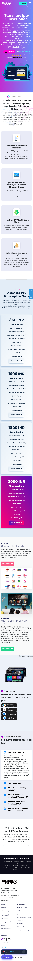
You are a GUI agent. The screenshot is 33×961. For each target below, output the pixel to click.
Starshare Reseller (23, 914)
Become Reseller (23, 52)
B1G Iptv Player (22, 927)
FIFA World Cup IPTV (20, 868)
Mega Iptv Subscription (25, 930)
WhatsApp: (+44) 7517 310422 (8, 940)
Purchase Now (15, 361)
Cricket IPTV (24, 865)
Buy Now (11, 52)
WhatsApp (23, 3)
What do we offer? (15, 783)
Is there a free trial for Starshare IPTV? (16, 803)
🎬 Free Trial (7, 957)
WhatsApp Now (6, 563)
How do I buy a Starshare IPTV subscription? (18, 809)
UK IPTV (4, 925)
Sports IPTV (8, 865)
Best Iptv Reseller (7, 922)
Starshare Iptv (6, 911)
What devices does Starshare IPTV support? (18, 796)
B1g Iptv (21, 920)
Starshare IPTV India (19, 861)
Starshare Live (6, 919)
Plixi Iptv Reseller (23, 907)
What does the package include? (17, 789)
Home (4, 907)
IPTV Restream (6, 928)
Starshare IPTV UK (7, 861)
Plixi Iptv (21, 911)
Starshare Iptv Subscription (6, 914)
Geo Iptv (21, 923)
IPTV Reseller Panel (8, 868)
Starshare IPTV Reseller (25, 917)
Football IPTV (16, 865)
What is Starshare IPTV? (17, 752)
